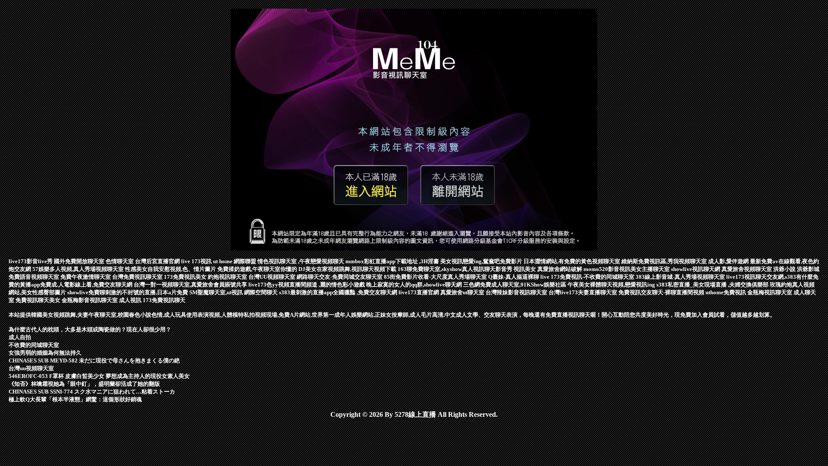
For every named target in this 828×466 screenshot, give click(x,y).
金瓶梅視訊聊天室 (770, 292)
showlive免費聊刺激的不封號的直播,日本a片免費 (128, 292)
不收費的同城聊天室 (34, 345)
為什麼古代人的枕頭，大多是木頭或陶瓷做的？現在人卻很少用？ (90, 329)
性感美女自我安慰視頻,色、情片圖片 (171, 269)
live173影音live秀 (31, 261)
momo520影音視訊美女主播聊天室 (627, 269)
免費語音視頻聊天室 (34, 277)
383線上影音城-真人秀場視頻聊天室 (681, 277)
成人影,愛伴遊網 (729, 261)
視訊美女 (525, 269)
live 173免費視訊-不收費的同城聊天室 (588, 277)
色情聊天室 (120, 261)
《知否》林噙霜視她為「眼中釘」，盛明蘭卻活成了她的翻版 (84, 384)
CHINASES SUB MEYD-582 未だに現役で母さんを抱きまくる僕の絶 (94, 360)
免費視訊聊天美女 (39, 300)
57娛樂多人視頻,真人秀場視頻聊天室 (78, 269)
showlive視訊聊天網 (696, 269)
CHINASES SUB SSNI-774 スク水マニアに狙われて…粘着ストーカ (92, 391)
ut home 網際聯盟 (235, 261)
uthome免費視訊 (726, 292)
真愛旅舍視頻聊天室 (747, 269)
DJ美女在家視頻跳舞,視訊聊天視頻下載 (348, 269)
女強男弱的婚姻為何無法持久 (45, 353)
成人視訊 (131, 300)
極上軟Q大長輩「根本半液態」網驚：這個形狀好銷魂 (75, 399)
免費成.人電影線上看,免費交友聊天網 (87, 284)
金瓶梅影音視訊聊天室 (90, 300)
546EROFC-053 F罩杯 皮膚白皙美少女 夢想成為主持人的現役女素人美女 (99, 376)
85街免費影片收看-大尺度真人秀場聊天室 (436, 277)
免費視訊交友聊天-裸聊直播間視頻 (662, 292)
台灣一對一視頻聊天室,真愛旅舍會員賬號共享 (191, 284)
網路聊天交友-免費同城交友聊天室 (340, 277)
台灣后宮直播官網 (158, 261)
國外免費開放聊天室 (80, 261)
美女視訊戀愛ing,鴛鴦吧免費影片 (482, 261)
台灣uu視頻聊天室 (31, 368)
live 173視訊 (197, 261)
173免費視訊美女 (186, 277)
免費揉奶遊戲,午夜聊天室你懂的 (257, 269)
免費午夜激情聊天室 (86, 277)
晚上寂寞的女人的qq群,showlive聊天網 (414, 284)
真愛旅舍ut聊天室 (463, 292)
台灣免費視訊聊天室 (138, 277)
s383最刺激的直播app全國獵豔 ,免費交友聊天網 (338, 292)
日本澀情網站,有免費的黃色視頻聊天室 (572, 261)
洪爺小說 (785, 269)
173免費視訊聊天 (164, 300)
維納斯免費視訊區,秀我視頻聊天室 (664, 261)
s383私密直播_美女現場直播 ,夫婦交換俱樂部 (713, 284)
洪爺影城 (808, 269)
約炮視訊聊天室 (228, 277)
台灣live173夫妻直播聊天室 (583, 292)
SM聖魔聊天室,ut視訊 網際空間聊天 (234, 292)
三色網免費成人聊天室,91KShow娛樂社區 (515, 284)
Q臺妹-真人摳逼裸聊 (514, 277)
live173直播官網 (419, 292)
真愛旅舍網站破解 (560, 269)
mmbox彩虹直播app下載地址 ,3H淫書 (392, 261)
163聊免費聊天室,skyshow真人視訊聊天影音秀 (456, 269)
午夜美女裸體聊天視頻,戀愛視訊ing (612, 284)
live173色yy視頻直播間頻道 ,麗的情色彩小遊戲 (307, 284)
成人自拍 (20, 337)
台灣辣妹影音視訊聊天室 (517, 292)
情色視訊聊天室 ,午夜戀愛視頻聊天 (301, 261)
